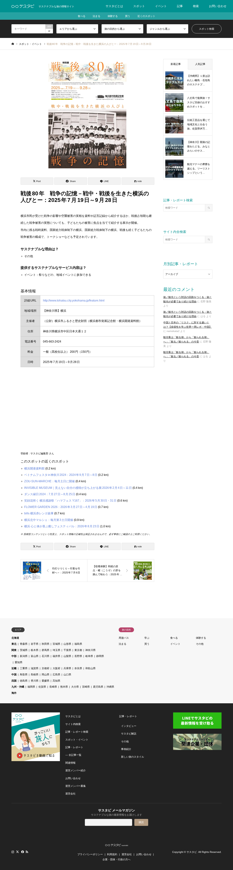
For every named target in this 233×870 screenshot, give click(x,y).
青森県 (23, 643)
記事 (180, 6)
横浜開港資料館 (34, 468)
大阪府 (56, 668)
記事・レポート (74, 747)
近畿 (14, 668)
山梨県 (67, 656)
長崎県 (53, 686)
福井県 (56, 656)
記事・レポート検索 (76, 731)
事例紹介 (126, 749)
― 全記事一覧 (73, 754)
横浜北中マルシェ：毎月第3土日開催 (48, 519)
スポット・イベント (76, 739)
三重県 (23, 668)
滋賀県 (34, 668)
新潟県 (23, 656)
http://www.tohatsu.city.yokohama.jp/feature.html (73, 300)
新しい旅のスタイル (132, 756)
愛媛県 (45, 680)
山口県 (67, 674)
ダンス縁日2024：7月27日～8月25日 (49, 494)
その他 (200, 643)
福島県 (78, 643)
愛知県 (18, 662)
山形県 (67, 643)
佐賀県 (42, 686)
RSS (27, 851)
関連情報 (70, 762)
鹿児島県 (98, 686)
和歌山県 (90, 668)
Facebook (22, 851)
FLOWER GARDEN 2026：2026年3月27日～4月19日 (60, 507)
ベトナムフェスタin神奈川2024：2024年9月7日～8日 (60, 474)
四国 (14, 680)
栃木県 (34, 650)
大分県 (75, 686)
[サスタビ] (22, 6)
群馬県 (45, 650)
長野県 (78, 656)
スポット (139, 6)
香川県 (34, 680)
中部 (14, 656)
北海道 (15, 637)
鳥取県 (23, 674)
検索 (196, 6)
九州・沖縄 (17, 686)
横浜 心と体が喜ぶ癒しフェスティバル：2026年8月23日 (61, 526)
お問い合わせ (217, 6)
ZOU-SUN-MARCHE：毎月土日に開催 (49, 481)
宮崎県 (86, 686)
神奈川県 (90, 650)
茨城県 (23, 650)
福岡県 (31, 686)
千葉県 (67, 650)
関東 (14, 650)
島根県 (34, 674)
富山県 (34, 656)
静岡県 (100, 656)
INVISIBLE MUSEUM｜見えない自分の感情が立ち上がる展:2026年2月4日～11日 (78, 487)
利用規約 (112, 854)
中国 (14, 674)
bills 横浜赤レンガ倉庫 (39, 513)
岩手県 (34, 643)
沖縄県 (110, 686)
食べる (81, 16)
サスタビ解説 (128, 733)
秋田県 (45, 643)
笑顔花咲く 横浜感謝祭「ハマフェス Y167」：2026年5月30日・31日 (70, 500)
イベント (161, 6)
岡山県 (45, 674)
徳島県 (23, 680)
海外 (14, 692)
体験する (113, 16)
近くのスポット (146, 16)
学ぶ (146, 637)
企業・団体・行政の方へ (116, 859)
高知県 (56, 680)
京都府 (45, 668)
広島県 (56, 674)
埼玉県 (56, 650)
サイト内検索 (73, 724)
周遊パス (124, 637)
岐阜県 (89, 656)
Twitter (17, 851)
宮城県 (56, 643)
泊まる (96, 16)
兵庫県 (67, 668)
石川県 (45, 656)
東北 (14, 643)
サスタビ (192, 851)
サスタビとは (114, 6)
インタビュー (128, 725)
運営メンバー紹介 (75, 770)
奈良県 (78, 668)
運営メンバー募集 (75, 785)
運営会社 (70, 793)
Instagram (12, 851)
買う (127, 16)
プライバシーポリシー (90, 854)
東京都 (78, 650)
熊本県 (64, 686)
